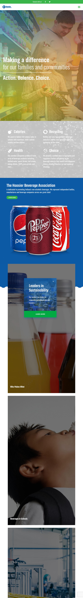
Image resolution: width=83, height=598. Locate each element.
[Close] (53, 281)
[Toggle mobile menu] (79, 7)
